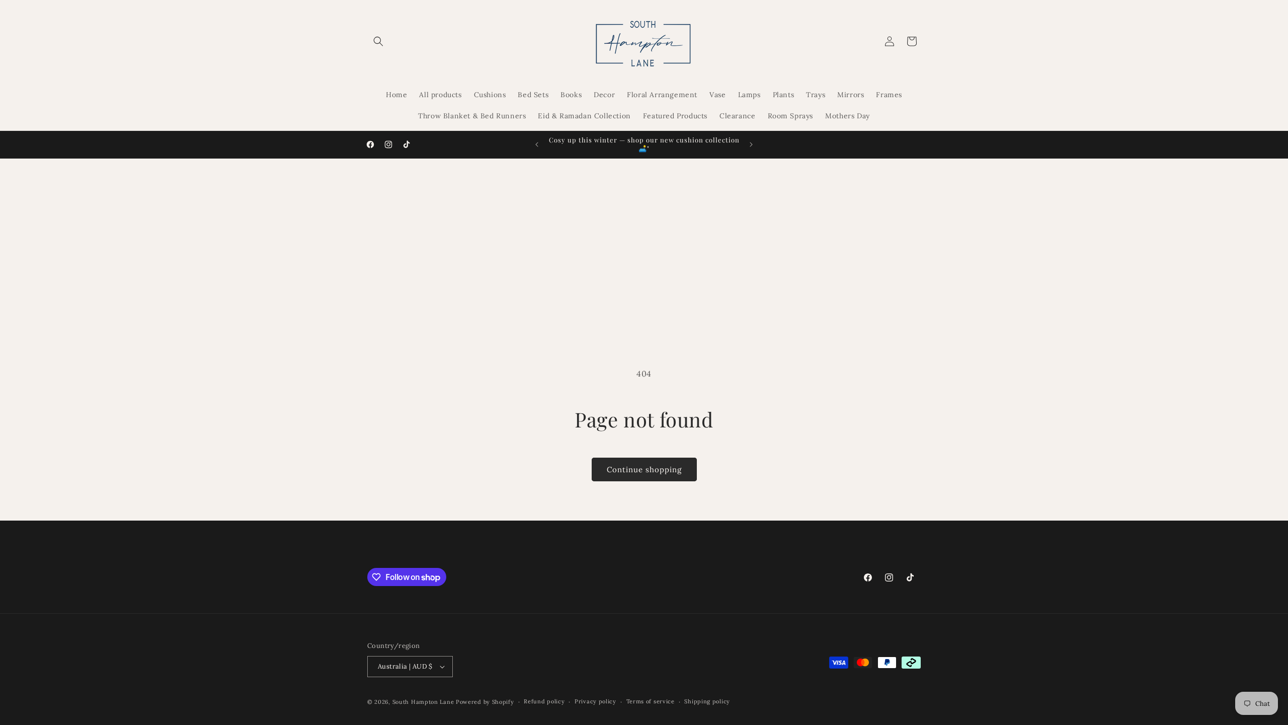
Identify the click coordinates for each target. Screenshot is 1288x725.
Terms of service (650, 701)
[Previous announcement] (537, 144)
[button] (378, 41)
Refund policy (544, 701)
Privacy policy (595, 701)
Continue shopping (644, 469)
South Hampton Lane (424, 701)
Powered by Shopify (485, 701)
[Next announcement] (751, 144)
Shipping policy (707, 701)
